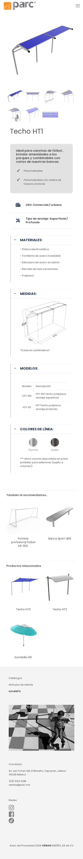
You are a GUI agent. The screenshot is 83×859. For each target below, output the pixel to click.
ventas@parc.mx (19, 785)
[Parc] (19, 6)
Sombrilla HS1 (23, 657)
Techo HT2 (60, 609)
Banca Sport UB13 (59, 538)
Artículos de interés (21, 685)
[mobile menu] (78, 6)
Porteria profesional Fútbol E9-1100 (23, 542)
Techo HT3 (23, 609)
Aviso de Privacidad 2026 (25, 845)
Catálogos (15, 678)
